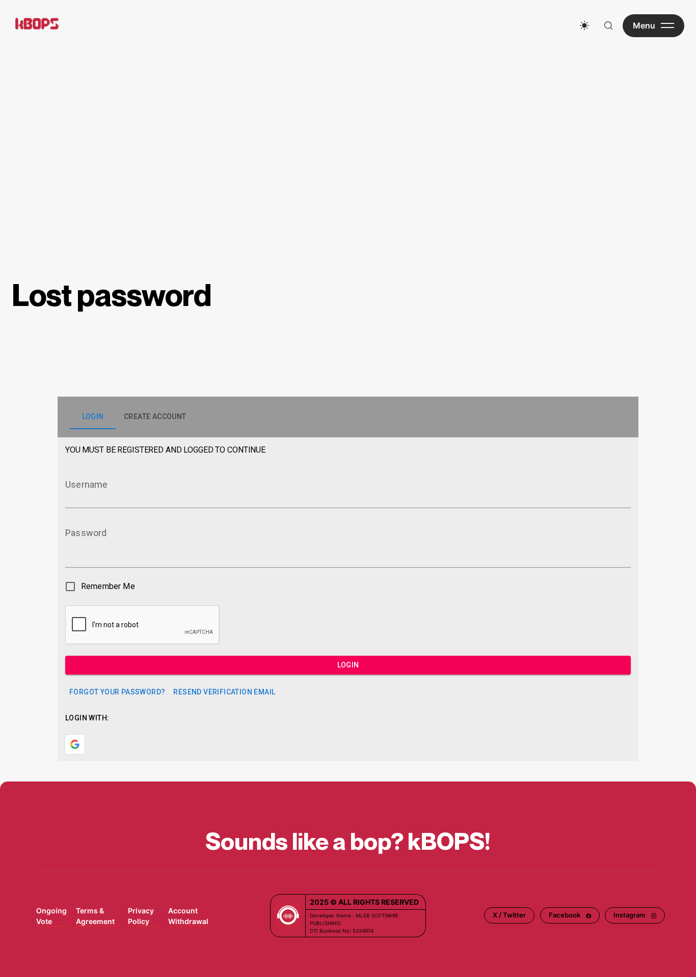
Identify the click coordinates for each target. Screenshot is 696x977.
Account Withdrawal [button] (188, 916)
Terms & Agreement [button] (95, 916)
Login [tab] (93, 416)
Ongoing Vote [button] (51, 916)
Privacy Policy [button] (141, 916)
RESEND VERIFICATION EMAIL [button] (224, 692)
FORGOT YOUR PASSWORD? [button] (117, 692)
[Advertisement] (348, 127)
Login (348, 665)
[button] (509, 915)
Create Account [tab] (155, 416)
